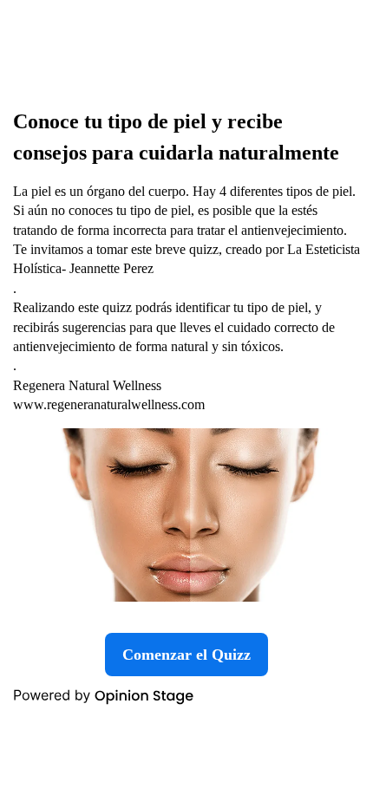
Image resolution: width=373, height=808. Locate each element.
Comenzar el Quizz (186, 654)
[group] (186, 404)
